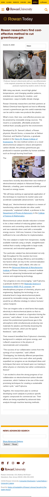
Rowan (43, 2)
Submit (7, 444)
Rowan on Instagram (13, 463)
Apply (35, 2)
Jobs (29, 2)
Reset (14, 444)
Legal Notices (42, 481)
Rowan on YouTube (18, 463)
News (3, 2)
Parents (16, 2)
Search (46, 10)
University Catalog (7, 483)
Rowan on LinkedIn (2, 463)
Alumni (9, 2)
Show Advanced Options (13, 441)
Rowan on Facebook (7, 463)
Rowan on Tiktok (23, 463)
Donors (23, 2)
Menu (3, 9)
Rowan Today (5, 18)
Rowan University (22, 9)
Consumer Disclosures (27, 481)
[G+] (33, 46)
